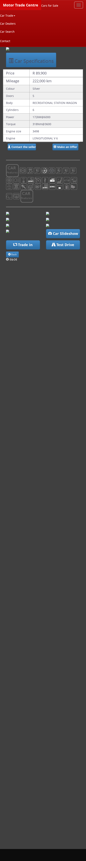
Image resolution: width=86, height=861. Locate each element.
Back (14, 254)
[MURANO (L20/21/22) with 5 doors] (47, 219)
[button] (22, 147)
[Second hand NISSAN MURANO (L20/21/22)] (47, 225)
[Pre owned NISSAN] (7, 213)
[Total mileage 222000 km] (47, 213)
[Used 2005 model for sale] (7, 48)
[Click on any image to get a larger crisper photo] (7, 219)
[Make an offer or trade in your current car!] (7, 231)
